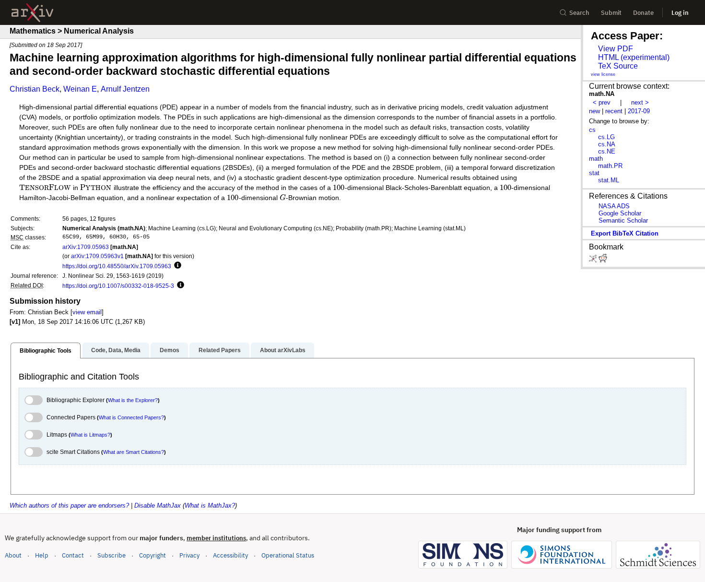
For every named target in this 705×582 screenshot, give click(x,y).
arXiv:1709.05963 (85, 247)
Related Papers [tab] (220, 350)
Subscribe (111, 555)
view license (603, 74)
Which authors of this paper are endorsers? (69, 505)
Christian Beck (34, 89)
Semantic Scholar (623, 220)
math (596, 158)
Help (41, 555)
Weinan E (80, 89)
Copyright (152, 555)
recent (614, 111)
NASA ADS (614, 206)
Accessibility (230, 555)
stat (594, 173)
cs (592, 129)
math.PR (610, 165)
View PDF (615, 49)
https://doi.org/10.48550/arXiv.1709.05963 (116, 266)
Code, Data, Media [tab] (116, 350)
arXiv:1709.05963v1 (97, 256)
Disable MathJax (157, 505)
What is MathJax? (210, 505)
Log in (680, 13)
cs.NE (606, 151)
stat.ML (608, 180)
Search (579, 13)
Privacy (189, 555)
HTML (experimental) (634, 57)
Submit (611, 13)
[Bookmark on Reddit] (603, 260)
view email (87, 312)
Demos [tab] (169, 350)
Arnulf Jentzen (125, 89)
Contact (73, 555)
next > (640, 102)
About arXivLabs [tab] (283, 350)
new (594, 111)
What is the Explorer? (133, 400)
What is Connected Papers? (131, 417)
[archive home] (32, 12)
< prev (602, 102)
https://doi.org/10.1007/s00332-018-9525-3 (118, 286)
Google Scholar (620, 213)
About (13, 555)
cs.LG (606, 137)
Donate (643, 13)
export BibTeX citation (624, 233)
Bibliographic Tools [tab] (45, 350)
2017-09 (639, 111)
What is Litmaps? (90, 435)
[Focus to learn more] (176, 265)
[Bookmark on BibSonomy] (594, 260)
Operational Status (287, 555)
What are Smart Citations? (133, 452)
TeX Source (618, 66)
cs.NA (606, 144)
